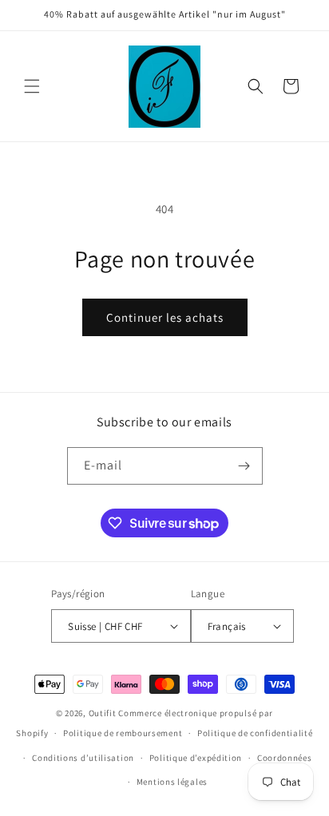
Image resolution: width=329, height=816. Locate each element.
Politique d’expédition (195, 757)
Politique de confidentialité (255, 733)
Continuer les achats (165, 317)
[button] (32, 86)
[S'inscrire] (244, 466)
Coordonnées (284, 757)
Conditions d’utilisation (83, 757)
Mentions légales (172, 781)
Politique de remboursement (122, 733)
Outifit (104, 713)
